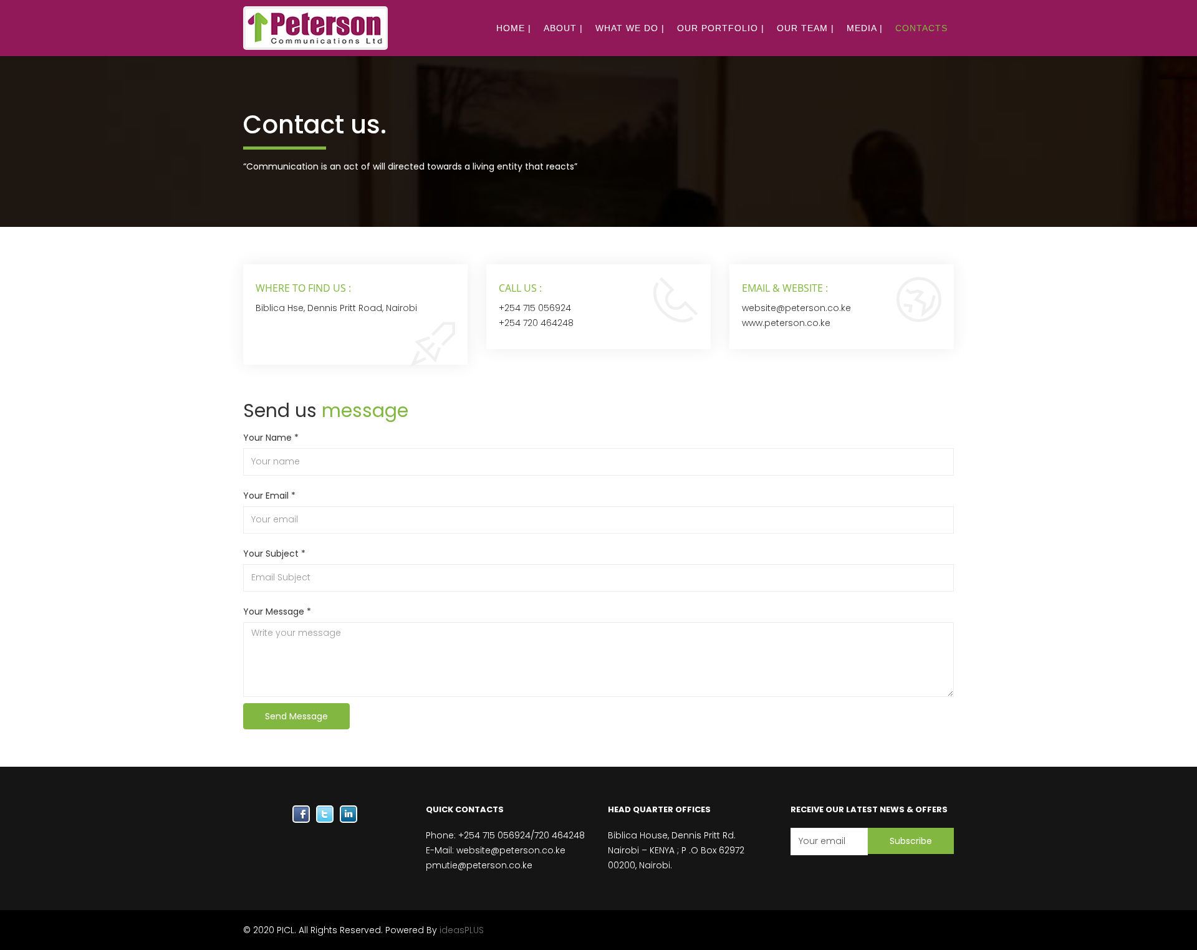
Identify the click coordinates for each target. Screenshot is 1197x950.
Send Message (296, 716)
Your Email (269, 495)
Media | (865, 28)
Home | (513, 28)
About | (563, 28)
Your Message (277, 611)
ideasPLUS (462, 930)
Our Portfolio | (720, 28)
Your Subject (274, 553)
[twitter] (325, 814)
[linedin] (348, 814)
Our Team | (805, 28)
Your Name (271, 437)
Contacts (921, 28)
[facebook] (301, 814)
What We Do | (630, 28)
